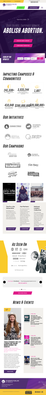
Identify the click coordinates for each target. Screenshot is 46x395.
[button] (17, 1)
